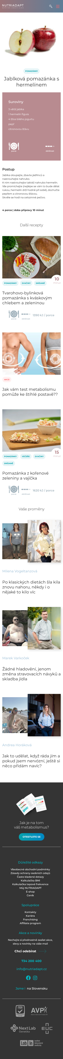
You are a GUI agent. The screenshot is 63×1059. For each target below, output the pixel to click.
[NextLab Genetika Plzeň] (23, 1028)
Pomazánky (31, 71)
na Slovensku (37, 988)
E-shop (30, 891)
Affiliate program (30, 923)
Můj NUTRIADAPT (30, 888)
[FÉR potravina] (20, 1011)
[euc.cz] (47, 1028)
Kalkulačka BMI (30, 880)
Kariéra (30, 915)
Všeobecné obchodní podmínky (30, 869)
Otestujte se (32, 836)
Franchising (30, 919)
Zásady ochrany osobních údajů (30, 873)
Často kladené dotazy (30, 876)
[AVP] (39, 1011)
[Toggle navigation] (58, 6)
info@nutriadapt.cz (32, 969)
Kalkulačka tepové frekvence (30, 884)
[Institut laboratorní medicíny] (31, 1043)
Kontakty (30, 912)
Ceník (30, 895)
